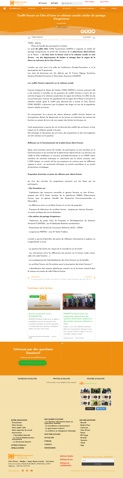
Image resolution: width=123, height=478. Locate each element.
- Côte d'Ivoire (85, 430)
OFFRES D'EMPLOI (18, 445)
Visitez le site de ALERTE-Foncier (33, 357)
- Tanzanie (83, 440)
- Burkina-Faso (85, 425)
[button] (4, 8)
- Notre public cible (18, 427)
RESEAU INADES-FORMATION (85, 8)
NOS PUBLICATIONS (52, 434)
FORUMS (102, 8)
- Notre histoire (17, 425)
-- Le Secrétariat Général (21, 442)
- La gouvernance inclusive (54, 428)
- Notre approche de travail (21, 430)
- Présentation (16, 422)
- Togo (82, 445)
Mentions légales (66, 456)
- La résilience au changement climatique (60, 431)
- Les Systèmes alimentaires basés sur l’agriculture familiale (58, 422)
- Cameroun (84, 427)
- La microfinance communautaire (57, 426)
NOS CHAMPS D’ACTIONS (49, 8)
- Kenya (82, 433)
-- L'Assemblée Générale (21, 435)
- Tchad (82, 443)
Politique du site (66, 459)
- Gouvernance (16, 433)
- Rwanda (83, 438)
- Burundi (83, 422)
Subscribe (102, 408)
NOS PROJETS (66, 8)
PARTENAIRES (49, 448)
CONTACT (114, 8)
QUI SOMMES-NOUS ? (15, 8)
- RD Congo (84, 435)
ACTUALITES (31, 8)
